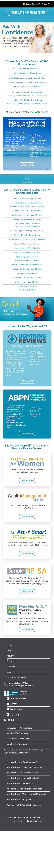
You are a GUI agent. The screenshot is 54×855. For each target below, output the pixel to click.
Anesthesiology (16, 709)
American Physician (18, 698)
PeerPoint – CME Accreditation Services (24, 805)
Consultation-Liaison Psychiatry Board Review (27, 82)
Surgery (13, 703)
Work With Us (13, 666)
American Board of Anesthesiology (22, 762)
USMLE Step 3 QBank (27, 290)
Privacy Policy (19, 820)
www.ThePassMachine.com (18, 738)
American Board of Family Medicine (22, 772)
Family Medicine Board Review (27, 224)
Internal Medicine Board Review (27, 248)
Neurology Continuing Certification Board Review (27, 96)
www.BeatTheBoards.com (18, 733)
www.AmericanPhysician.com (19, 728)
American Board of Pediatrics (20, 783)
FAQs (9, 672)
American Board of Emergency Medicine (24, 767)
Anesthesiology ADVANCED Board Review (27, 206)
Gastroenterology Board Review (27, 226)
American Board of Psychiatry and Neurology (26, 794)
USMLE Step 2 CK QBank (27, 286)
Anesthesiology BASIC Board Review (27, 203)
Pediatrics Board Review (27, 273)
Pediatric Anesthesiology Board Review (27, 265)
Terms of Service (18, 752)
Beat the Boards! (27, 12)
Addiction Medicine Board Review (27, 68)
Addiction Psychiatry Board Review (27, 73)
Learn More (27, 480)
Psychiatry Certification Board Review (27, 100)
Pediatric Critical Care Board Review (27, 269)
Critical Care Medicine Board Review (27, 215)
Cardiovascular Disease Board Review (27, 210)
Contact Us (11, 661)
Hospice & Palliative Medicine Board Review (27, 239)
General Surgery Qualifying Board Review (27, 231)
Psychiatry (14, 714)
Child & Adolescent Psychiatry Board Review (27, 78)
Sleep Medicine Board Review (27, 282)
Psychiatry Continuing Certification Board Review (27, 103)
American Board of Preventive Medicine (24, 789)
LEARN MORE (27, 165)
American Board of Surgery (19, 799)
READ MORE (27, 182)
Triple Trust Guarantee (16, 677)
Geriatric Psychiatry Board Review (27, 87)
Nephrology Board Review (27, 257)
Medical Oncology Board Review (27, 252)
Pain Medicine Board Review (27, 260)
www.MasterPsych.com (17, 744)
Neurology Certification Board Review (27, 92)
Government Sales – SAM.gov (16, 683)
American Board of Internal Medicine (23, 778)
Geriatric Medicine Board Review (27, 235)
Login (9, 650)
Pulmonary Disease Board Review (27, 278)
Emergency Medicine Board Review (27, 219)
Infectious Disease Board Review (27, 244)
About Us (11, 656)
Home (9, 645)
